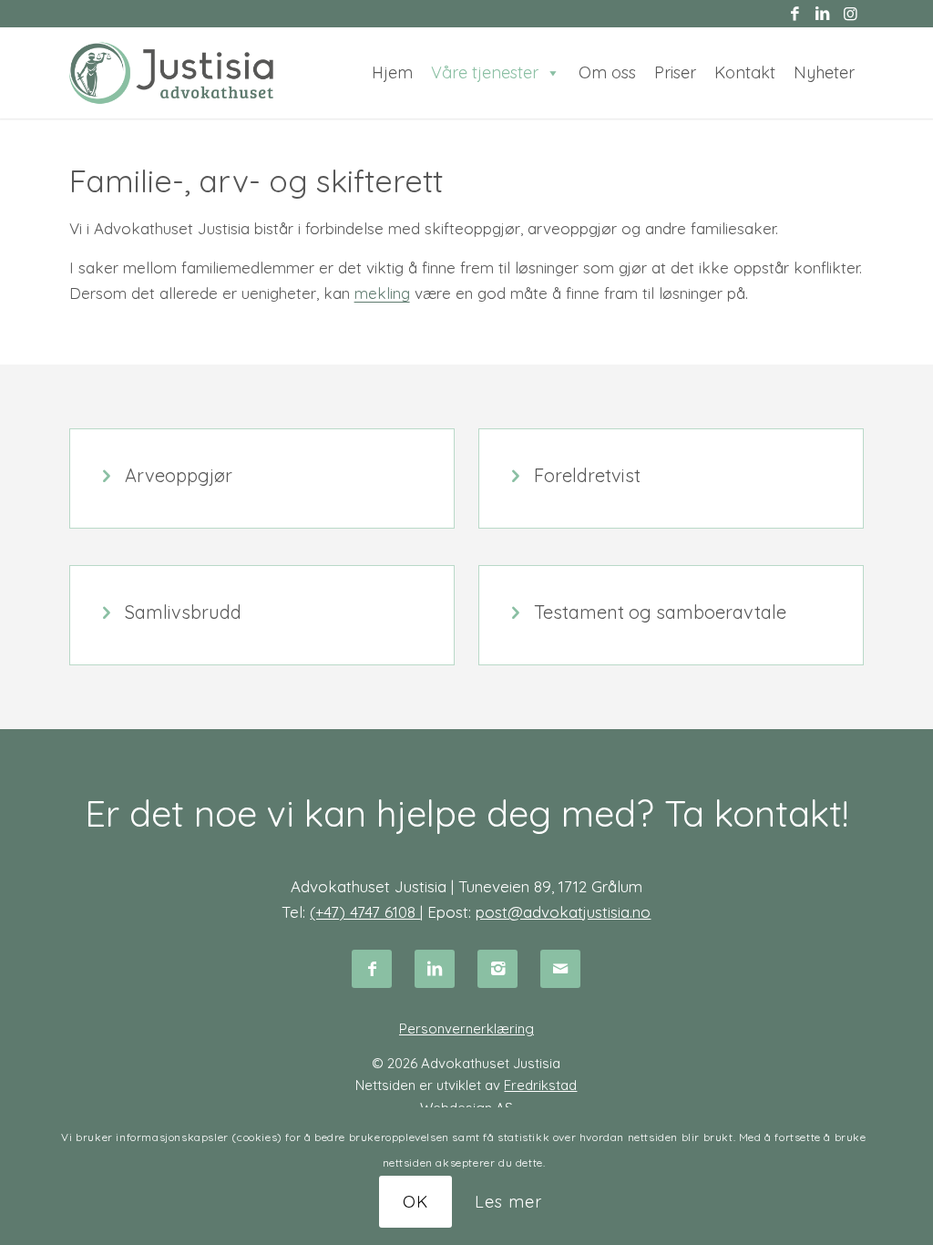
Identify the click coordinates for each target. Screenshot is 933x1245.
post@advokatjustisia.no (563, 911)
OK (415, 1201)
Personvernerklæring (466, 1028)
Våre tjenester (484, 72)
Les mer (508, 1201)
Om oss (607, 72)
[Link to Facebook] (795, 13)
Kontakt (744, 72)
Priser (675, 72)
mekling (382, 293)
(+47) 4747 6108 (365, 911)
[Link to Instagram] (850, 13)
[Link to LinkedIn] (822, 13)
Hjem (392, 72)
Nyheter (824, 72)
